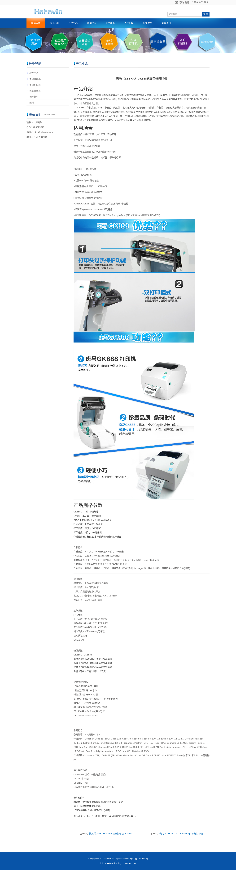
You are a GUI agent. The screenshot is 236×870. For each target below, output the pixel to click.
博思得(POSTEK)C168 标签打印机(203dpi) (110, 833)
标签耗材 (33, 96)
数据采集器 (35, 90)
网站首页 (35, 23)
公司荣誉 (147, 23)
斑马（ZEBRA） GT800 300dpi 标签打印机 (181, 833)
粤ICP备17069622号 (139, 859)
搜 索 (205, 14)
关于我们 (54, 23)
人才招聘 (128, 23)
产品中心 (73, 23)
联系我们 (166, 23)
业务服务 (110, 23)
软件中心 (33, 73)
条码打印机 (35, 79)
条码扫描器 (35, 85)
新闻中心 (91, 23)
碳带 (31, 102)
